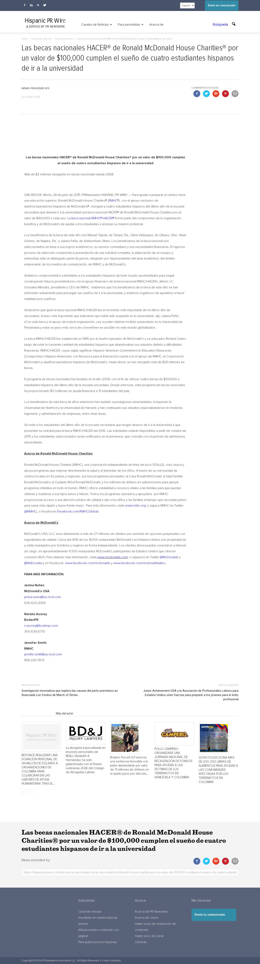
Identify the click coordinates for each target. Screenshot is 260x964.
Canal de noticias (89, 911)
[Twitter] (45, 5)
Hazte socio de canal (149, 936)
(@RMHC (30, 511)
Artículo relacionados (37, 713)
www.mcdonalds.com (112, 557)
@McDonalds (169, 557)
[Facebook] (25, 5)
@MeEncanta (33, 563)
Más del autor (64, 713)
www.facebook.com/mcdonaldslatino (139, 563)
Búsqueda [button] (221, 24)
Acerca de (156, 24)
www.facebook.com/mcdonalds (87, 563)
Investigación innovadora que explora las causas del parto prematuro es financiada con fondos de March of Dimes (70, 693)
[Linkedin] (31, 5)
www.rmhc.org (135, 505)
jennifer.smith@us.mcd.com (43, 654)
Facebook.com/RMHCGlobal (77, 511)
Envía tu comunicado (210, 914)
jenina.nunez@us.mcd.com (42, 597)
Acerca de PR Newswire (151, 911)
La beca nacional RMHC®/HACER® (90, 218)
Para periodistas (129, 24)
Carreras (141, 942)
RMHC (113, 200)
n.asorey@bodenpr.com (41, 625)
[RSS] (38, 5)
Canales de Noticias (95, 24)
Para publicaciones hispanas (97, 942)
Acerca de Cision (146, 917)
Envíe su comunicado (221, 5)
